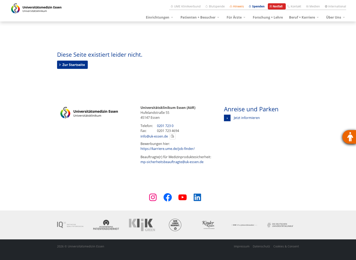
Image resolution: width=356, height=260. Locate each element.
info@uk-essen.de (154, 136)
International (337, 6)
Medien (314, 6)
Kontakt (296, 6)
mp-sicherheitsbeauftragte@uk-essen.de (172, 162)
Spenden (258, 6)
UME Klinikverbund (187, 6)
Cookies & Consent (286, 246)
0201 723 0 (165, 126)
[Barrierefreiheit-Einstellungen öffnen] (349, 137)
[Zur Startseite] (36, 11)
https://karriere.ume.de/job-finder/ (168, 148)
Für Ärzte (234, 17)
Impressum (241, 246)
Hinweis (238, 6)
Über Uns (333, 17)
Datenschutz (261, 246)
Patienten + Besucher (197, 17)
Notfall (277, 6)
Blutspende (217, 6)
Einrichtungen (157, 17)
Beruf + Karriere (302, 17)
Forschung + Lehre (268, 17)
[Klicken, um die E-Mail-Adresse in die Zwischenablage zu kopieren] (173, 136)
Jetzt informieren (247, 117)
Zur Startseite (73, 64)
